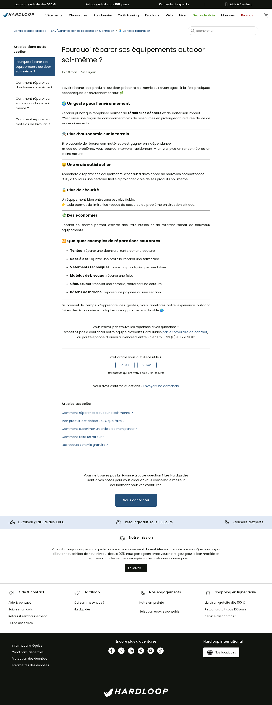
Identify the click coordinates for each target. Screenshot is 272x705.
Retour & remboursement (27, 616)
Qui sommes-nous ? (89, 602)
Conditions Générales (28, 652)
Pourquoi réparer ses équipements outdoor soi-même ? (33, 66)
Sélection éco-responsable (159, 611)
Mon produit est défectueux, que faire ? (93, 421)
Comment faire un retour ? (83, 437)
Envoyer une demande (161, 386)
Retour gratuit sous (107, 4)
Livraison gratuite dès (35, 4)
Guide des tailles (20, 623)
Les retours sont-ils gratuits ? (85, 444)
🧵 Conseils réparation (134, 31)
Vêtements (53, 15)
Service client (220, 616)
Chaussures (78, 15)
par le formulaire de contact (185, 332)
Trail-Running (128, 15)
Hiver (183, 15)
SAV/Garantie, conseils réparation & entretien (82, 31)
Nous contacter (136, 500)
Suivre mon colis (20, 609)
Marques (228, 15)
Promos (247, 15)
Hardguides (82, 609)
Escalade (152, 15)
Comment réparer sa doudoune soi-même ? (34, 85)
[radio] (125, 365)
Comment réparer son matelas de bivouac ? (33, 121)
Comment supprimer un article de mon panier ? (99, 428)
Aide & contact (19, 602)
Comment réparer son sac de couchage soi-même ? (33, 103)
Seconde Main (204, 15)
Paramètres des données (30, 665)
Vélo (169, 15)
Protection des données (29, 658)
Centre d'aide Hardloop (30, 31)
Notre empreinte (151, 602)
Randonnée (103, 15)
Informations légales (27, 645)
